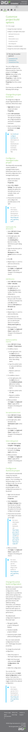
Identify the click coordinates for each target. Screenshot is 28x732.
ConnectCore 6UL (13, 58)
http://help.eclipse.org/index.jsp (15, 219)
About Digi (14, 714)
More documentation (7, 716)
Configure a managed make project (16, 31)
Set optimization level (13, 41)
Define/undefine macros (14, 39)
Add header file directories (14, 34)
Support (21, 714)
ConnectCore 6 (12, 60)
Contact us (22, 712)
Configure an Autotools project (15, 46)
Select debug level (12, 43)
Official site (14, 712)
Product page (7, 712)
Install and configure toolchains (15, 136)
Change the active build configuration (16, 48)
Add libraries (11, 36)
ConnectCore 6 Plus (14, 62)
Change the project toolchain (14, 29)
